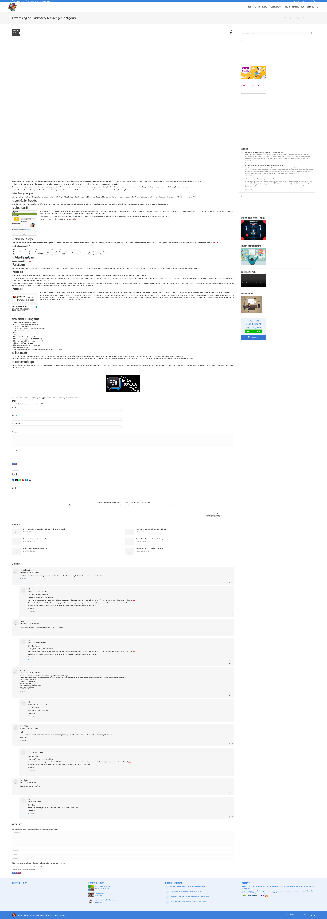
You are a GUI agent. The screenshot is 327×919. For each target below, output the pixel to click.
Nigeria (166, 504)
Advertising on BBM (78, 504)
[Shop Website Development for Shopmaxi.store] (47, 889)
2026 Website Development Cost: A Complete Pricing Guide (187, 886)
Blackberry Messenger (133, 504)
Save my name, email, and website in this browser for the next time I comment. (39, 863)
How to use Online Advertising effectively (150, 549)
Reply (231, 582)
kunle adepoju (24, 780)
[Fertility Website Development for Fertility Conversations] (15, 895)
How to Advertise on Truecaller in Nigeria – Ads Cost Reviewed (44, 529)
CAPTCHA (15, 450)
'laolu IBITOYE (24, 726)
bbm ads (88, 504)
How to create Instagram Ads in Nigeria (36, 549)
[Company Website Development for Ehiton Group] (54, 889)
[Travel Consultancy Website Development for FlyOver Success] (41, 889)
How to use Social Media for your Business (37, 539)
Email (14, 416)
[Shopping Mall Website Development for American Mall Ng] (34, 889)
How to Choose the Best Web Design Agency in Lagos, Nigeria (188, 902)
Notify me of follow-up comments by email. (27, 867)
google (151, 504)
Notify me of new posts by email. (24, 870)
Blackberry (16, 32)
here (75, 219)
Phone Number (17, 424)
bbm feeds (112, 504)
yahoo (175, 504)
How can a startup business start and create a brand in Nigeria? (264, 152)
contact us (216, 243)
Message (15, 432)
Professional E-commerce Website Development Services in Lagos (265, 165)
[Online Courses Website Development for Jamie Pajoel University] (67, 889)
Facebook (146, 504)
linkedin (155, 504)
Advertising (16, 30)
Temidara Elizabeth (25, 570)
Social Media (16, 35)
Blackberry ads (124, 504)
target (171, 504)
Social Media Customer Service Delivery (149, 539)
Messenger (161, 504)
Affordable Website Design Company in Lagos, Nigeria (261, 179)
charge (141, 504)
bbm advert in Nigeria (96, 504)
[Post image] (16, 532)
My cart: (301, 1)
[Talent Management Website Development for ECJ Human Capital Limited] (60, 889)
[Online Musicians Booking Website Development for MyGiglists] (15, 889)
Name (14, 407)
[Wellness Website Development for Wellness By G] (74, 889)
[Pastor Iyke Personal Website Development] (80, 889)
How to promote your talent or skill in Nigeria (151, 529)
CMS (29, 589)
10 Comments (145, 502)
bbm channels (105, 504)
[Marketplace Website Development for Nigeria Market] (28, 889)
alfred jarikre (23, 670)
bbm (84, 504)
